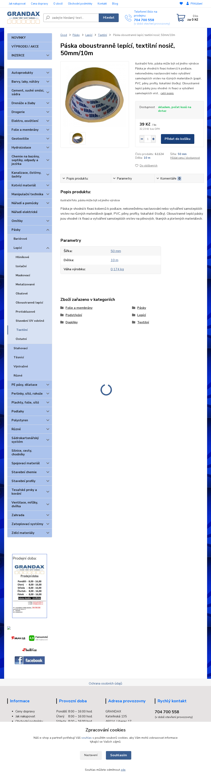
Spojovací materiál (26, 463)
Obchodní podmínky (80, 4)
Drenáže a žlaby (23, 103)
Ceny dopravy (25, 711)
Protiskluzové (25, 312)
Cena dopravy (39, 4)
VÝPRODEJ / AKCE (25, 46)
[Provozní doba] (30, 588)
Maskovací (23, 275)
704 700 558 (144, 20)
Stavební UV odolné (30, 321)
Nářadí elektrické (25, 212)
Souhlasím (118, 755)
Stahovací (21, 348)
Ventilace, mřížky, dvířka (25, 504)
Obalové (22, 293)
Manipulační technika (27, 194)
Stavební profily (23, 481)
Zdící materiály (23, 533)
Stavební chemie (24, 472)
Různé (18, 375)
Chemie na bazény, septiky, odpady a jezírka (26, 160)
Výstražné (21, 366)
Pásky (16, 230)
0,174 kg (117, 269)
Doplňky (72, 322)
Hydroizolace (21, 147)
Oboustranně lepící (29, 303)
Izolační (21, 266)
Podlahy (18, 411)
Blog (115, 4)
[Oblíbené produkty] (181, 4)
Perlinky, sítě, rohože (27, 394)
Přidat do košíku (177, 139)
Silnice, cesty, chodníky (22, 452)
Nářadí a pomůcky (25, 203)
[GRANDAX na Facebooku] (29, 660)
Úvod (63, 35)
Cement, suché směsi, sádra (28, 92)
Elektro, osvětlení (25, 121)
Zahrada (18, 515)
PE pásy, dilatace (24, 385)
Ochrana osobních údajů (105, 683)
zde (123, 770)
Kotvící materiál (24, 185)
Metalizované (25, 284)
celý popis (167, 93)
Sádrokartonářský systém (25, 440)
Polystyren (20, 420)
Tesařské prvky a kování (24, 492)
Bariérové (20, 239)
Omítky (17, 221)
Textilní (22, 330)
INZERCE (18, 55)
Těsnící (19, 357)
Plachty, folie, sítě (25, 402)
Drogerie (18, 112)
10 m (147, 158)
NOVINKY (19, 38)
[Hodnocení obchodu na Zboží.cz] (29, 650)
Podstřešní (74, 315)
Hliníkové (22, 257)
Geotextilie (20, 139)
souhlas (86, 738)
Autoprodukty (22, 73)
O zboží (58, 4)
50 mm (182, 154)
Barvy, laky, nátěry (25, 82)
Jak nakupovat (17, 4)
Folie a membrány (25, 130)
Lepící (18, 248)
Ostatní (21, 339)
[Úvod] (23, 18)
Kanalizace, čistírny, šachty (26, 175)
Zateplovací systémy (27, 524)
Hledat (108, 17)
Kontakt (102, 4)
